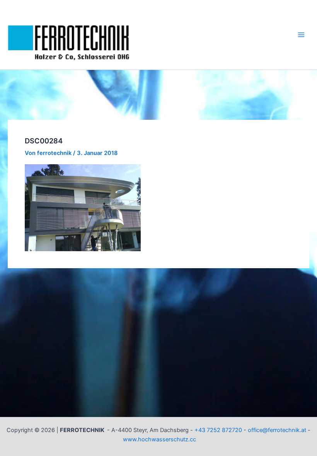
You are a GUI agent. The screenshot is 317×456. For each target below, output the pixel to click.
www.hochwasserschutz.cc (159, 439)
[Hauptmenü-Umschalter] (301, 35)
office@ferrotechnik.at (277, 430)
